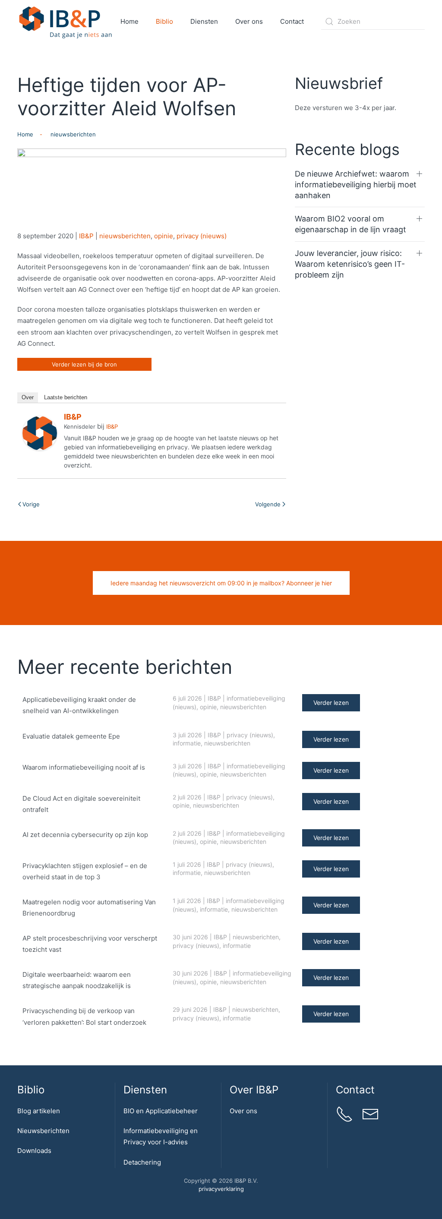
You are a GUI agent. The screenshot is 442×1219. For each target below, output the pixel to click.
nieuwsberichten (125, 236)
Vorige (31, 504)
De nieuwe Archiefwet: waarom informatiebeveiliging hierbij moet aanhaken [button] (356, 184)
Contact (292, 21)
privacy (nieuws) (202, 236)
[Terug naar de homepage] (65, 21)
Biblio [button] (164, 21)
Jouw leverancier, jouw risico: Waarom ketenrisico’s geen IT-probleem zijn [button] (350, 264)
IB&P (86, 236)
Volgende (268, 504)
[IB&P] (39, 432)
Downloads (34, 1150)
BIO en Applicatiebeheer (160, 1111)
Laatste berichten (65, 397)
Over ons (243, 1111)
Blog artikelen (38, 1111)
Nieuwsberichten (43, 1131)
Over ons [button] (249, 21)
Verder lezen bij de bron (84, 364)
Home (129, 21)
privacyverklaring (221, 1188)
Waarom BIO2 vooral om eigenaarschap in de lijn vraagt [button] (350, 224)
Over (28, 397)
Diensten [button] (204, 21)
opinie (163, 236)
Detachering (142, 1162)
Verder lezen (331, 702)
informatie (187, 743)
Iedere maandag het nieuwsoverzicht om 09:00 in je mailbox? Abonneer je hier (221, 583)
